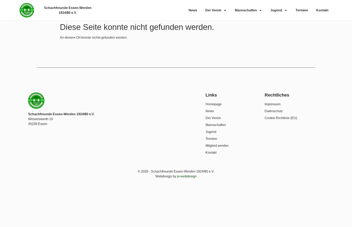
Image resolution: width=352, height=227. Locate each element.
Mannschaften (246, 10)
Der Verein (213, 10)
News (193, 10)
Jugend (276, 10)
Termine (302, 10)
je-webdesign (187, 176)
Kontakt (322, 10)
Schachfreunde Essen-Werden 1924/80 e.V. (61, 114)
